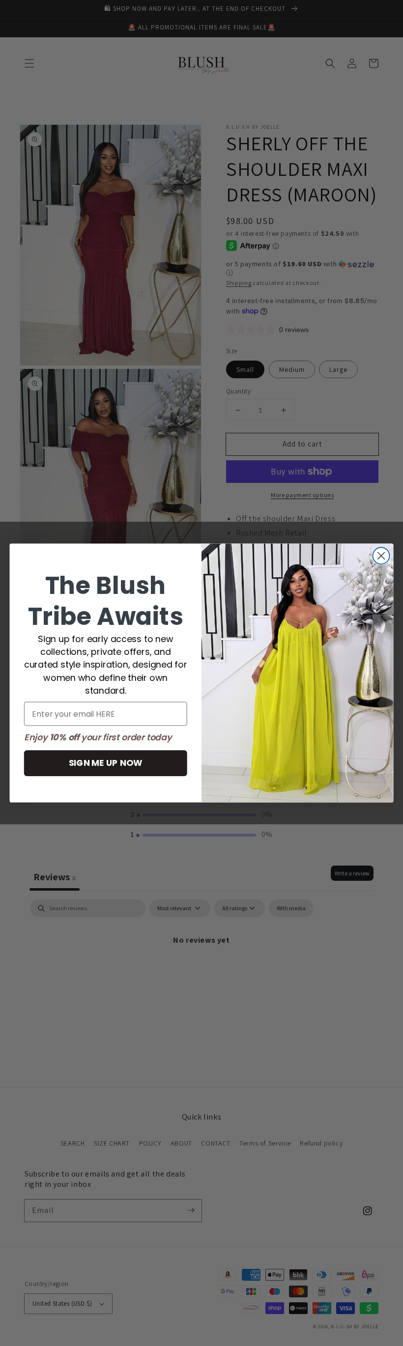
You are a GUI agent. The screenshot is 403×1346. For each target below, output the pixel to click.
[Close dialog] (381, 555)
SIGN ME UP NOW (106, 763)
